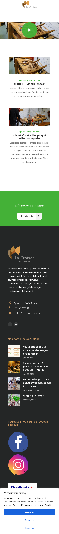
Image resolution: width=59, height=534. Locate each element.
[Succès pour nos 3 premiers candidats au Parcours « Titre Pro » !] (14, 367)
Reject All (29, 528)
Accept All (29, 512)
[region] (29, 511)
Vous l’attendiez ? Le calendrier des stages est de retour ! (35, 350)
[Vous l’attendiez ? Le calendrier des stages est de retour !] (14, 351)
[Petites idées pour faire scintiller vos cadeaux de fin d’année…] (14, 383)
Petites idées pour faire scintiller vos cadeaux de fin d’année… (37, 383)
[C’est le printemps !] (14, 400)
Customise (29, 520)
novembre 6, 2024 (31, 390)
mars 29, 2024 (29, 400)
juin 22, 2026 (28, 358)
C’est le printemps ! (34, 395)
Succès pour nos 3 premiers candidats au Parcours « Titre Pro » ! (36, 366)
